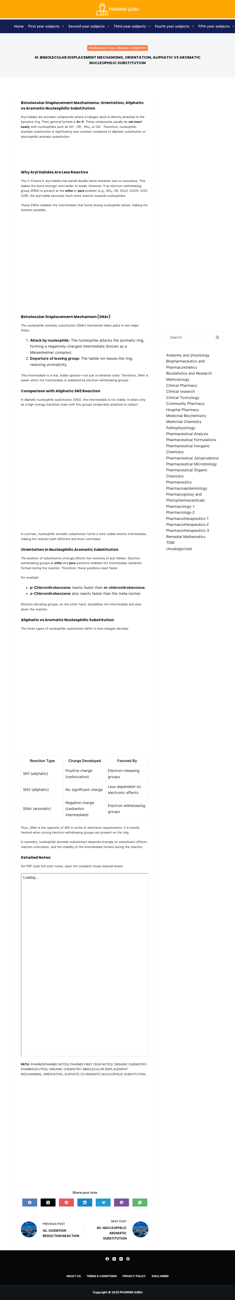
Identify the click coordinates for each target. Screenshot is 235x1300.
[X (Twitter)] (48, 1203)
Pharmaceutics (179, 482)
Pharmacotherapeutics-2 (187, 524)
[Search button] (217, 337)
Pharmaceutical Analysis (187, 433)
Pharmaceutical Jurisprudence (192, 458)
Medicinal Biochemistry (186, 415)
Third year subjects (130, 26)
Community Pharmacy (185, 403)
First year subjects (43, 26)
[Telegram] (103, 1203)
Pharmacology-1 (180, 506)
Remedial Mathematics (185, 536)
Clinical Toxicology (182, 397)
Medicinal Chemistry (183, 421)
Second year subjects (86, 26)
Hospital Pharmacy (182, 409)
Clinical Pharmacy (181, 385)
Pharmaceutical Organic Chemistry (117, 48)
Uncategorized (179, 548)
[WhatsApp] (139, 1203)
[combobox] (189, 337)
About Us (73, 1276)
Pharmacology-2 (180, 512)
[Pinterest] (66, 1203)
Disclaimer (160, 1276)
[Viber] (121, 1203)
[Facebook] (29, 1203)
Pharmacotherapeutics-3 (187, 530)
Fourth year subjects (172, 26)
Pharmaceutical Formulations (191, 439)
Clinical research (180, 391)
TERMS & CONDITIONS (102, 1276)
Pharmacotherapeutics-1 (187, 518)
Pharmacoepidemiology (186, 488)
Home (19, 26)
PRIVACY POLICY (134, 1276)
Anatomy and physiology (188, 355)
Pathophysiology (180, 427)
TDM (170, 542)
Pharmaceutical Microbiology (191, 464)
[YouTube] (121, 1259)
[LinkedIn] (84, 1203)
